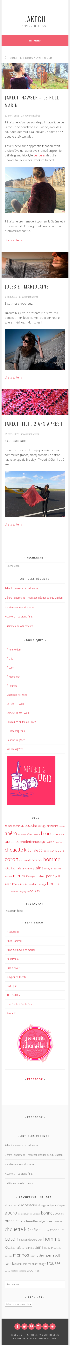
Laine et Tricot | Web (18, 713)
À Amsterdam (14, 649)
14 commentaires (28, 297)
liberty (47, 868)
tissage (41, 884)
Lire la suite (14, 240)
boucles (59, 834)
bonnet (47, 833)
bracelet (12, 841)
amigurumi (53, 826)
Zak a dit (11, 1013)
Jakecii (35, 19)
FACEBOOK (35, 1079)
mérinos (21, 876)
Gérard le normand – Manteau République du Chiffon (34, 597)
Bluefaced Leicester (32, 834)
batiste (21, 834)
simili (19, 884)
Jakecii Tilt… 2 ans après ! (33, 423)
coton (11, 859)
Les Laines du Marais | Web (21, 722)
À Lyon (10, 667)
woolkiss (33, 891)
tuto (7, 891)
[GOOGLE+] (45, 1326)
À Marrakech (13, 676)
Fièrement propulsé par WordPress (34, 1334)
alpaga (42, 826)
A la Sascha (13, 931)
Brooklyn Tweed (43, 842)
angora (62, 826)
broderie (26, 841)
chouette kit (17, 849)
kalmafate (17, 868)
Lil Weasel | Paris (16, 731)
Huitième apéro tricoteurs (19, 626)
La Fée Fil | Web (15, 704)
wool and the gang (18, 891)
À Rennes (12, 685)
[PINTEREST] (31, 1326)
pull (57, 876)
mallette (57, 868)
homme (51, 859)
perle (50, 875)
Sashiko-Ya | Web (16, 740)
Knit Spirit (12, 986)
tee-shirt (32, 884)
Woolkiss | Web (15, 749)
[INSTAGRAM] (38, 1326)
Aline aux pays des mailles (21, 950)
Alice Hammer (14, 941)
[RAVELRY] (52, 1326)
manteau (8, 876)
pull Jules (39, 155)
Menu (37, 40)
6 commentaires (30, 434)
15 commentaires (30, 115)
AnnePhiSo (13, 959)
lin (52, 868)
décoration (35, 860)
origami (33, 876)
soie (25, 884)
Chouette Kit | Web (17, 694)
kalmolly (29, 868)
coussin (23, 860)
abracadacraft (12, 826)
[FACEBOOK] (17, 1326)
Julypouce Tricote (16, 977)
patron (41, 876)
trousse (53, 884)
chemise (58, 842)
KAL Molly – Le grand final (18, 616)
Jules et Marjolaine (27, 286)
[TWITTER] (24, 1326)
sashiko (10, 884)
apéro (11, 833)
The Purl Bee (14, 995)
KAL (7, 868)
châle (34, 850)
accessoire (29, 825)
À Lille (10, 658)
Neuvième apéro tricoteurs (19, 607)
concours (57, 850)
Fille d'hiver (13, 968)
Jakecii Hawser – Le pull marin (21, 588)
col (41, 850)
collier (46, 851)
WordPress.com (45, 1338)
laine (39, 868)
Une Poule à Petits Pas (19, 1004)
